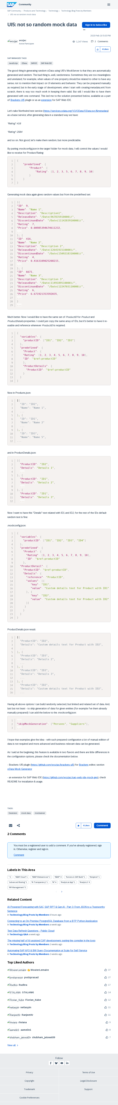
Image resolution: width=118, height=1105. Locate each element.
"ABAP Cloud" (20, 877)
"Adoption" (93, 877)
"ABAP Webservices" (40, 877)
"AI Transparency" (38, 882)
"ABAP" (57, 877)
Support (88, 1089)
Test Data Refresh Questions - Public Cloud (30, 930)
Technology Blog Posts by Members (76, 11)
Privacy (29, 1072)
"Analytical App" (67, 882)
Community (25, 4)
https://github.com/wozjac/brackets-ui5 (52, 764)
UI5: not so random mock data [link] (23, 15)
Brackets (83, 764)
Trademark (29, 1089)
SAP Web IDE (46, 63)
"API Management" (16, 887)
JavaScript (13, 63)
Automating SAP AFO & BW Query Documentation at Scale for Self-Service (47, 950)
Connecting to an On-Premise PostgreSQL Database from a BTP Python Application (52, 921)
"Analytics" (83, 882)
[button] (97, 49)
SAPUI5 (34, 63)
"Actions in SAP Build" (75, 877)
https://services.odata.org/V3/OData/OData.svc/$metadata (76, 111)
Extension (13, 813)
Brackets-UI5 (17, 100)
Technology (53, 11)
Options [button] (83, 30)
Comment (19, 855)
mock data (26, 813)
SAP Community (14, 11)
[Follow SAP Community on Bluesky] (56, 1063)
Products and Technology (35, 11)
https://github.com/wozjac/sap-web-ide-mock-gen (70, 777)
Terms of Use (88, 1072)
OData (24, 63)
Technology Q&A (19, 934)
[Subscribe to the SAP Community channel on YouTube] (62, 1063)
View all (11, 1045)
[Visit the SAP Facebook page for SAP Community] (50, 1063)
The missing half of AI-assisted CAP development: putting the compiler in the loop (51, 940)
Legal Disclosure (88, 1081)
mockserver (40, 813)
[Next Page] (61, 892)
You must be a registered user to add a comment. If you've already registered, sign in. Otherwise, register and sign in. (58, 847)
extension (46, 100)
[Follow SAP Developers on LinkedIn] (67, 1063)
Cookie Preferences (29, 1097)
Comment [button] (102, 825)
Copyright (29, 1081)
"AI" (53, 882)
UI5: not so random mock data (42, 24)
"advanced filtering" (17, 882)
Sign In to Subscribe (96, 25)
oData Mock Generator (19, 769)
